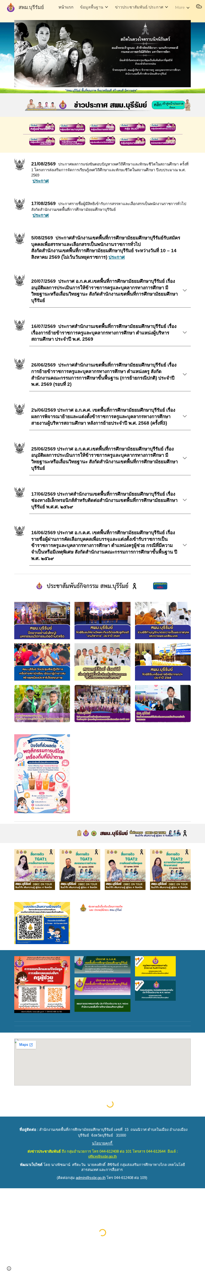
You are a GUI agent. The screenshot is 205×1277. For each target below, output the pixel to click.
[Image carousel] (102, 53)
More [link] (180, 7)
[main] (110, 172)
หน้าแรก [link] (66, 7)
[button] (199, 7)
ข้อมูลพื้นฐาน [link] (91, 7)
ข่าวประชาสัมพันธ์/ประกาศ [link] (139, 7)
